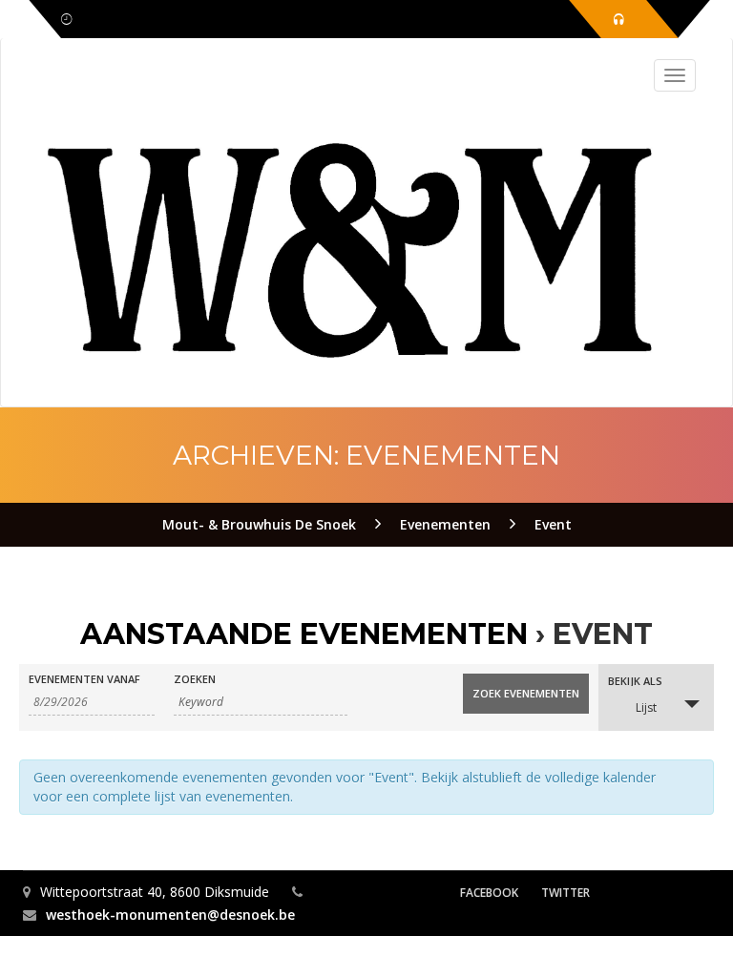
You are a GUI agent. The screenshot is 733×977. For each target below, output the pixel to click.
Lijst (646, 707)
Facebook (489, 892)
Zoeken (195, 679)
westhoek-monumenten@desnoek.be (170, 914)
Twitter (565, 892)
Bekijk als (635, 681)
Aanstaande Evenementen (304, 634)
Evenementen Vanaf (84, 679)
